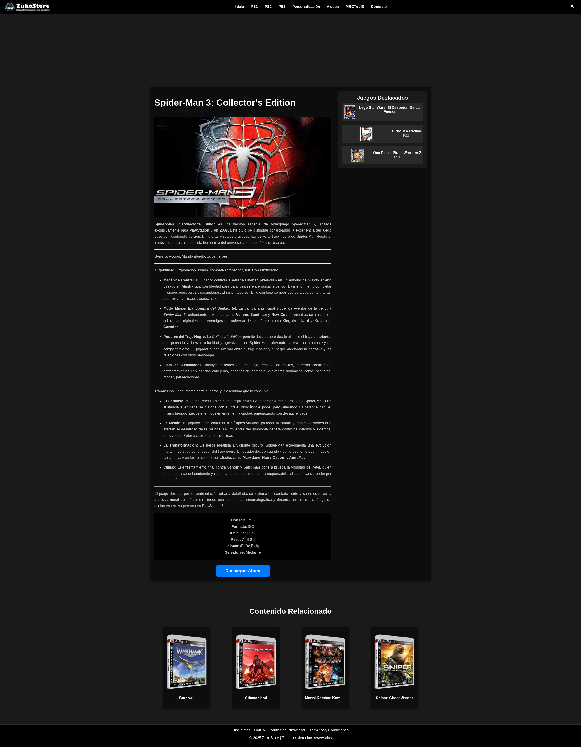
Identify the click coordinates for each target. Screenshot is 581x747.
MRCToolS (355, 7)
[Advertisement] (290, 48)
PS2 (268, 7)
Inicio (239, 7)
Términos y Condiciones (329, 730)
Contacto (379, 7)
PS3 (282, 7)
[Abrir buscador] (572, 6)
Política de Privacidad (287, 730)
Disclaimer (241, 730)
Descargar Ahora (243, 570)
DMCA (259, 730)
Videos (333, 7)
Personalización (306, 7)
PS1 (254, 7)
